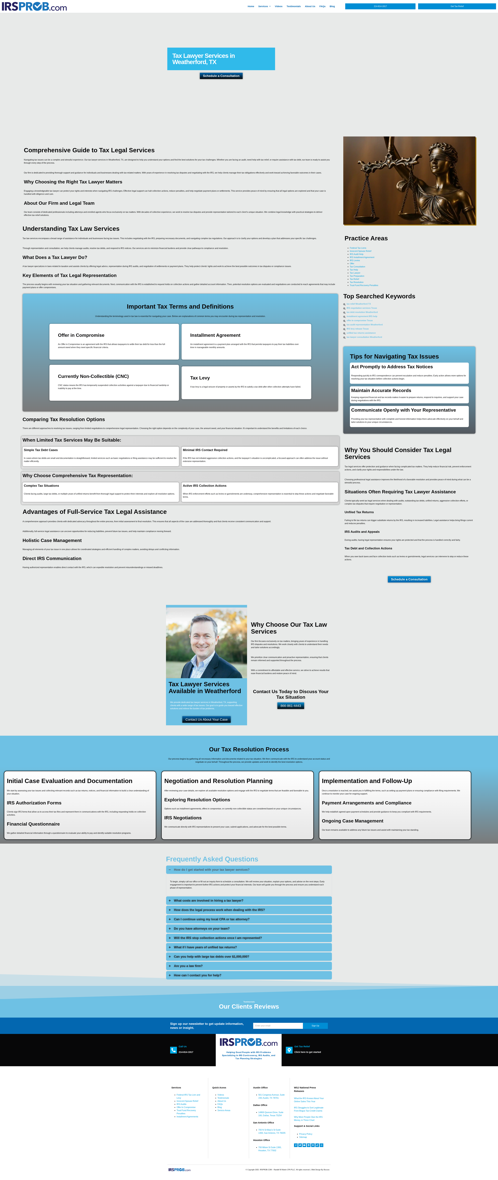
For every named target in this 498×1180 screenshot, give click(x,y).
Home (251, 6)
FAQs (322, 6)
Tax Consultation (357, 267)
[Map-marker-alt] (313, 1145)
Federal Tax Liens (358, 248)
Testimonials (294, 6)
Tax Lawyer (355, 273)
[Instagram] (321, 1145)
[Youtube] (304, 1145)
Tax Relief (354, 279)
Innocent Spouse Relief (360, 251)
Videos (278, 6)
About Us (310, 6)
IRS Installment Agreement (362, 257)
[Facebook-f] (296, 1145)
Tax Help (354, 270)
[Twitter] (300, 1145)
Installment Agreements (187, 1117)
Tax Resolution (357, 282)
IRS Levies (355, 260)
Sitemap (303, 1137)
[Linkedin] (308, 1145)
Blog (332, 6)
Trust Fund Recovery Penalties (364, 285)
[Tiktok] (317, 1145)
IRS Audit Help (356, 254)
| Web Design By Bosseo (320, 1170)
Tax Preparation (357, 276)
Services (263, 6)
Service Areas (223, 1110)
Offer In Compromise (186, 1107)
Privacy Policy (305, 1134)
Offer (352, 263)
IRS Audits (181, 1104)
